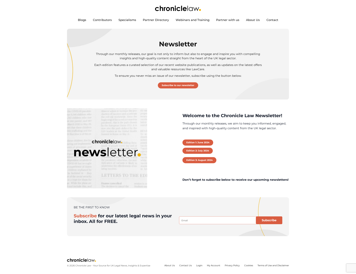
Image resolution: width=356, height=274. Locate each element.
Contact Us (185, 265)
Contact (272, 20)
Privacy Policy (232, 265)
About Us (253, 20)
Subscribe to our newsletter (178, 85)
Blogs (82, 20)
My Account (213, 265)
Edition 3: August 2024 (199, 160)
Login (199, 265)
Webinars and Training (192, 20)
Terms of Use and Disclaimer (273, 265)
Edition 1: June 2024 (197, 142)
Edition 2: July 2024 (197, 150)
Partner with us (227, 20)
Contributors (102, 20)
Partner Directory (156, 20)
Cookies (248, 265)
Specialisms (127, 20)
